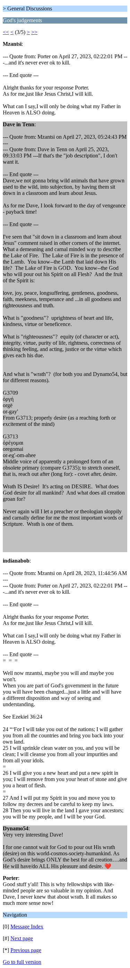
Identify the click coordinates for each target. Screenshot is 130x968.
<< (6, 32)
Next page (21, 938)
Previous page (25, 950)
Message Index (26, 927)
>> (34, 32)
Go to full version (22, 962)
